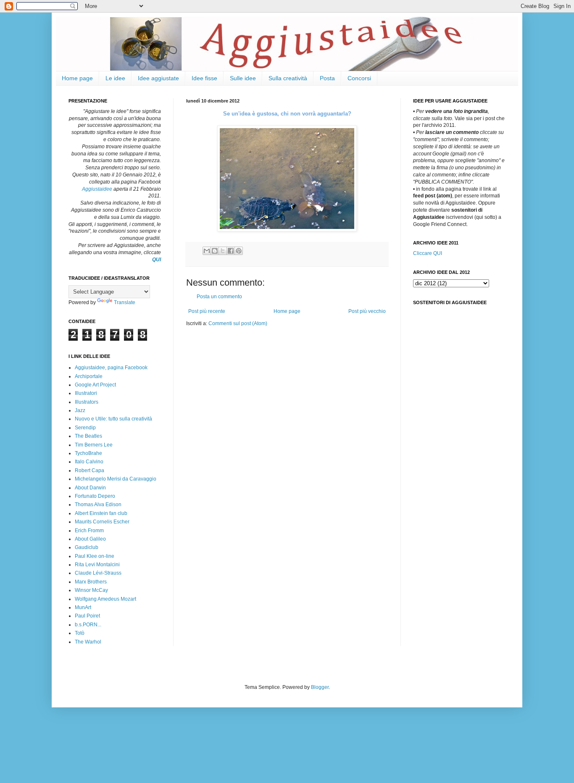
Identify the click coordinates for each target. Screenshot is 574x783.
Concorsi (359, 78)
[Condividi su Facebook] (230, 251)
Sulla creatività (288, 78)
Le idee (115, 78)
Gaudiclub (86, 547)
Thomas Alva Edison (98, 504)
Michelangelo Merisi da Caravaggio (115, 479)
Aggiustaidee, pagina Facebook (111, 367)
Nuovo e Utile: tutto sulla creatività (113, 419)
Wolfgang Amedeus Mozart (105, 599)
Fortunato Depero (95, 496)
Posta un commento (219, 297)
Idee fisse (204, 78)
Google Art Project (95, 385)
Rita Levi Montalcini (97, 565)
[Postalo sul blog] (215, 251)
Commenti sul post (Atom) (237, 323)
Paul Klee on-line (94, 556)
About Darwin (90, 488)
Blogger (320, 687)
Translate (124, 302)
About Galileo (90, 539)
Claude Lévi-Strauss (98, 573)
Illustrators (86, 402)
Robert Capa (89, 470)
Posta (327, 78)
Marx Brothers (91, 582)
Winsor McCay (91, 590)
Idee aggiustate (158, 78)
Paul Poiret (87, 616)
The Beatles (88, 436)
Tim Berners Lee (94, 445)
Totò (79, 633)
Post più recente (206, 311)
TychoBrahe (88, 453)
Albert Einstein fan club (101, 513)
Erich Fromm (89, 530)
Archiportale (89, 376)
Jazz (80, 410)
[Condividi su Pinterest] (238, 251)
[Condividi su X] (223, 251)
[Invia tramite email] (207, 251)
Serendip (85, 428)
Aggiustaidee (97, 189)
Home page (77, 78)
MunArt (83, 607)
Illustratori (86, 393)
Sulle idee (243, 78)
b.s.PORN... (88, 625)
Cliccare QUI (427, 253)
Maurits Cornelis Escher (102, 522)
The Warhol (88, 642)
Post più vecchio (367, 311)
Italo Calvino (89, 462)
